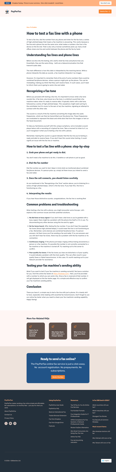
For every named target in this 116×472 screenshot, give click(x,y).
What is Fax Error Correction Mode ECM (80, 334)
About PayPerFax (10, 411)
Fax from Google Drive (56, 422)
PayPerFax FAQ (54, 408)
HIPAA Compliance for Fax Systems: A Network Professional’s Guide (79, 422)
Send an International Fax (57, 412)
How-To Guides (32, 27)
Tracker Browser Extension (57, 415)
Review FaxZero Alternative (80, 427)
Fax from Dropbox (55, 419)
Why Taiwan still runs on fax (101, 443)
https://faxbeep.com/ (61, 274)
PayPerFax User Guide (56, 405)
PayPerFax (16, 11)
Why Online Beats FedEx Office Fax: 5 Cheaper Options (58, 334)
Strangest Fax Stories (99, 416)
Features (52, 426)
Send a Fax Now (58, 377)
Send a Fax (104, 11)
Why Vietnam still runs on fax (101, 438)
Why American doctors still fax (101, 432)
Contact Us (8, 414)
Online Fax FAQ (75, 437)
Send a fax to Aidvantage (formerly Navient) (33, 333)
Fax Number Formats (78, 410)
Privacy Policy (9, 418)
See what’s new (105, 3)
